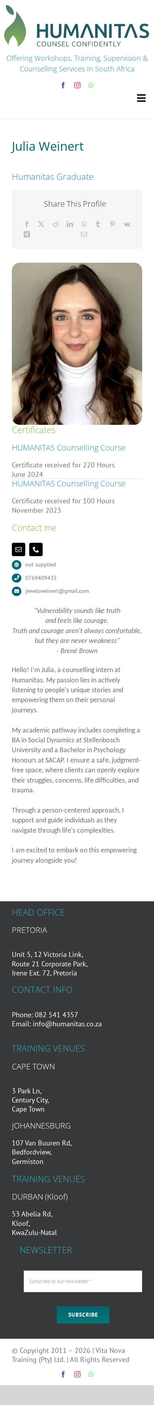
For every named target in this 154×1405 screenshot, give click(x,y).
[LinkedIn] (70, 224)
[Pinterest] (112, 224)
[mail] (18, 549)
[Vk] (127, 224)
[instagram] (77, 85)
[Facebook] (27, 224)
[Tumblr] (98, 224)
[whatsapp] (91, 85)
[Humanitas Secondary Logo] (77, 5)
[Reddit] (56, 224)
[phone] (36, 549)
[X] (41, 224)
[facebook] (63, 85)
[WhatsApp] (84, 224)
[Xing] (27, 234)
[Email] (84, 234)
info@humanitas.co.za (67, 1023)
